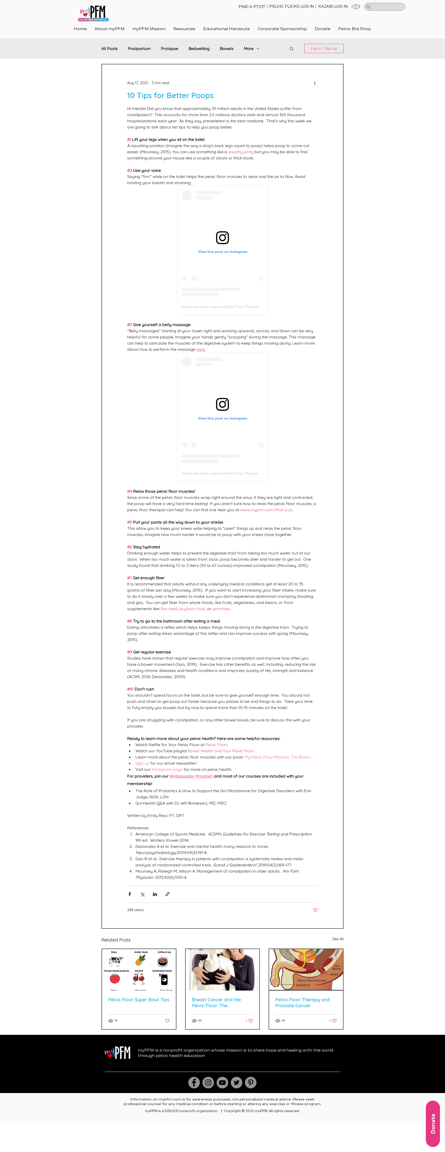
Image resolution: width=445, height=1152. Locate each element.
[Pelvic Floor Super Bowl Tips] (139, 970)
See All (338, 939)
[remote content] (222, 250)
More (249, 48)
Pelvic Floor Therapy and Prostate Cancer (302, 1003)
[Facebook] (194, 1082)
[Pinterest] (250, 1082)
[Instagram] (208, 1082)
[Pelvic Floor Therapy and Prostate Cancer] (306, 970)
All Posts (109, 48)
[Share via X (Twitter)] (142, 894)
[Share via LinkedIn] (154, 894)
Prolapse (169, 48)
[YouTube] (222, 1082)
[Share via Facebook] (129, 894)
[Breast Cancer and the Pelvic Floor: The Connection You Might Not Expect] (223, 970)
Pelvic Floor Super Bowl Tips (138, 1000)
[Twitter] (236, 1082)
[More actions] (315, 83)
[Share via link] (167, 894)
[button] (226, 29)
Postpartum (139, 48)
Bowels (227, 48)
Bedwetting (199, 48)
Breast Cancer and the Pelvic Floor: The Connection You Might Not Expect (220, 1003)
